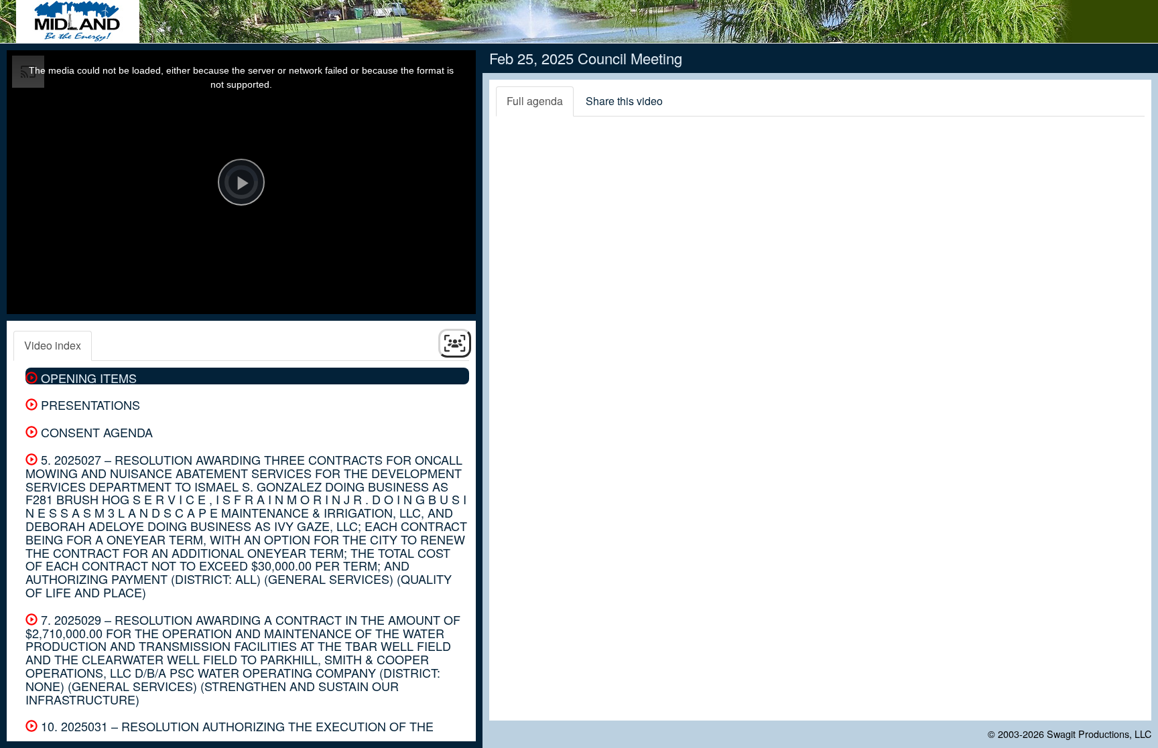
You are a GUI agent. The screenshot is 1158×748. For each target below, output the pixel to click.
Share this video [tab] (624, 100)
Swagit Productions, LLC (1099, 734)
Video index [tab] (52, 345)
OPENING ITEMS (87, 377)
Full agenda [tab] (535, 100)
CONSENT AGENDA (95, 432)
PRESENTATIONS (89, 404)
